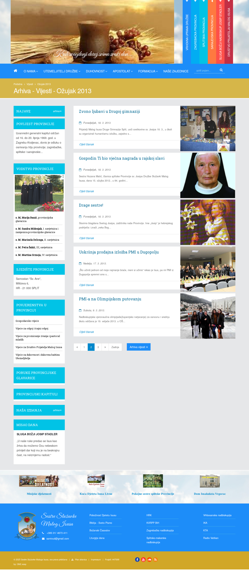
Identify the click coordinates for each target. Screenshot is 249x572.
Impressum (96, 559)
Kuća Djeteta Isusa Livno (96, 493)
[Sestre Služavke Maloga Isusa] (17, 71)
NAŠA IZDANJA (29, 410)
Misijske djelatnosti (39, 493)
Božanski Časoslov (99, 530)
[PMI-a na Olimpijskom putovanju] (207, 316)
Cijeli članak (86, 144)
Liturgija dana (96, 538)
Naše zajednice (176, 71)
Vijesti (30, 84)
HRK (149, 515)
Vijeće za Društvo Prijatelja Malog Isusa (39, 347)
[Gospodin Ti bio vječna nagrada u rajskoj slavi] (207, 175)
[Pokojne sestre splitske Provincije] (153, 481)
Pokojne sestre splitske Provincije (153, 493)
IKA (205, 523)
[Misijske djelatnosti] (39, 481)
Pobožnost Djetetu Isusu (102, 515)
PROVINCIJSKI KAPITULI (37, 394)
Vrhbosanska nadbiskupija (217, 515)
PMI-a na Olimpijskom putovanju (110, 298)
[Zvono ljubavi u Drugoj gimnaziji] (207, 128)
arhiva (56, 111)
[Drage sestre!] (207, 222)
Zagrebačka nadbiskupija (160, 530)
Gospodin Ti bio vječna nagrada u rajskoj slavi (122, 158)
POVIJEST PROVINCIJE (35, 124)
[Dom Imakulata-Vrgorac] (210, 481)
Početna (18, 84)
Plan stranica (81, 559)
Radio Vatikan (210, 538)
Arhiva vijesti (138, 347)
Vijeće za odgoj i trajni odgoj (32, 328)
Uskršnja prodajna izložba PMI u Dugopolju (119, 251)
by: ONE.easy (20, 564)
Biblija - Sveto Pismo (100, 523)
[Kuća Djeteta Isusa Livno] (96, 481)
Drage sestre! (91, 205)
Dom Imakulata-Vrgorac (210, 493)
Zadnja (115, 347)
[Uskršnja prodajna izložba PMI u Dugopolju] (207, 269)
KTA (205, 530)
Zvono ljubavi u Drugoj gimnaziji (109, 111)
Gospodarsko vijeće (27, 320)
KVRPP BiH (152, 523)
